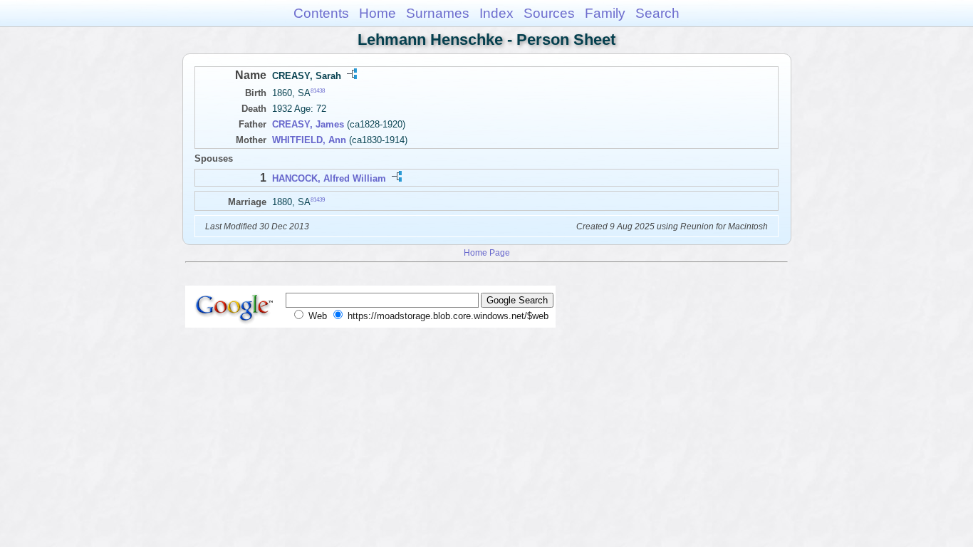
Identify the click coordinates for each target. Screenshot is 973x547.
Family (605, 13)
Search (657, 13)
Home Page (487, 252)
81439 (318, 199)
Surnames (437, 13)
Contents (321, 13)
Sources (549, 13)
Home (377, 13)
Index (496, 13)
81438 (318, 91)
